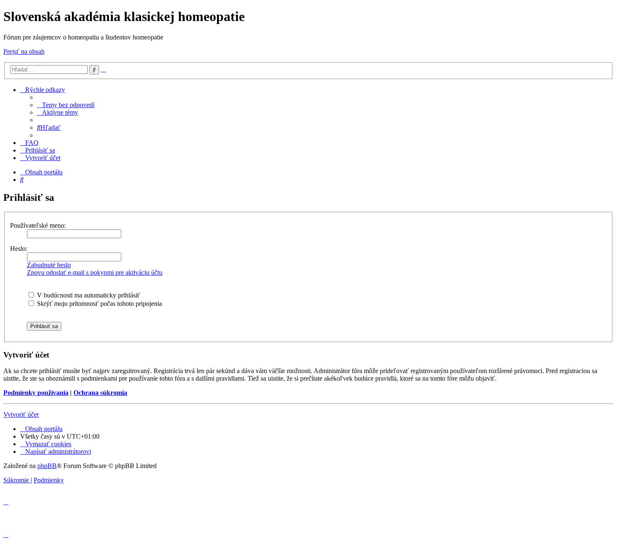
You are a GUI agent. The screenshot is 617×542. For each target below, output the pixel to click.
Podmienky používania (35, 392)
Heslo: (18, 248)
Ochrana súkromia (100, 392)
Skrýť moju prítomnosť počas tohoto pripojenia (98, 303)
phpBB (47, 465)
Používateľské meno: (38, 225)
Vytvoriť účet (21, 414)
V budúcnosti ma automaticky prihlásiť (87, 295)
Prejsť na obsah (23, 51)
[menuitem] (65, 104)
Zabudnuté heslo (49, 264)
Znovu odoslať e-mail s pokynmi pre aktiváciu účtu (94, 272)
